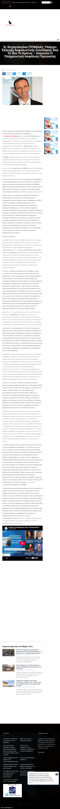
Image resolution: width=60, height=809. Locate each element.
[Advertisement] (38, 23)
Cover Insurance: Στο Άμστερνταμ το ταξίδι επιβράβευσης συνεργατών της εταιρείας (28, 666)
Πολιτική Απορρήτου (7, 807)
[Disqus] (22, 612)
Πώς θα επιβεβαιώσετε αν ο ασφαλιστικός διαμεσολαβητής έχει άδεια (10, 759)
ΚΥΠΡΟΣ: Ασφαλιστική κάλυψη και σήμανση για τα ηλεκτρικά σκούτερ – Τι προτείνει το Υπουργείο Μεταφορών (29, 651)
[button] (58, 39)
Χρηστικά (6, 733)
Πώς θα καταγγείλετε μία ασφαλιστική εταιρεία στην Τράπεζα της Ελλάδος (27, 766)
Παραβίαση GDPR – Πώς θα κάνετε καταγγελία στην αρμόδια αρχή (10, 766)
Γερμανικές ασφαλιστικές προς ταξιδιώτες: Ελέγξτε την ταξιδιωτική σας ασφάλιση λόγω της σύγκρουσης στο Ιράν (28, 683)
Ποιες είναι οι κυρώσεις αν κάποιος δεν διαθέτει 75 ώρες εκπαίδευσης (27, 773)
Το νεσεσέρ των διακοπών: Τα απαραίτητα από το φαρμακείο (10, 740)
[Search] (51, 2)
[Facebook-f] (10, 6)
